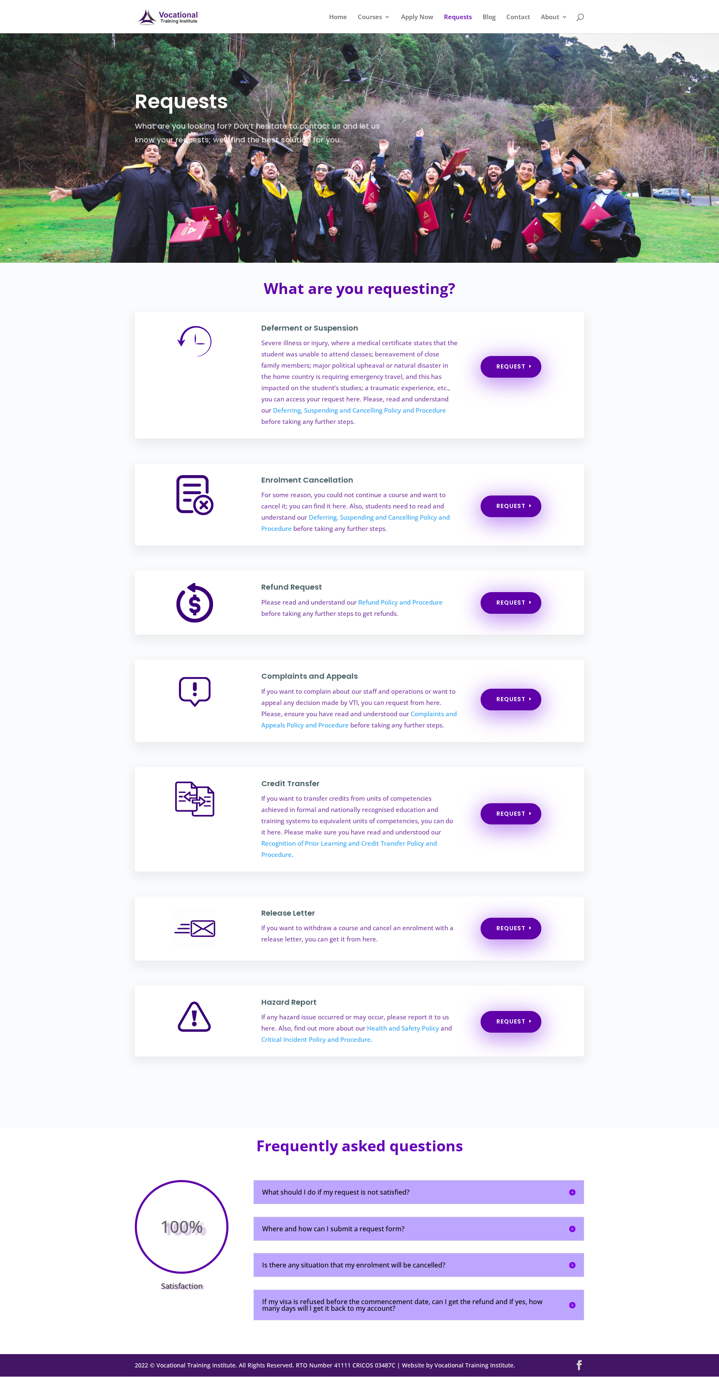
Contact (518, 17)
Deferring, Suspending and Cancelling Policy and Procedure (359, 410)
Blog (489, 17)
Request (511, 366)
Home (338, 17)
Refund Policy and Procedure (400, 602)
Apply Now (417, 17)
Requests (458, 17)
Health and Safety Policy (403, 1028)
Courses (370, 17)
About (550, 17)
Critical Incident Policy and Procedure (316, 1039)
